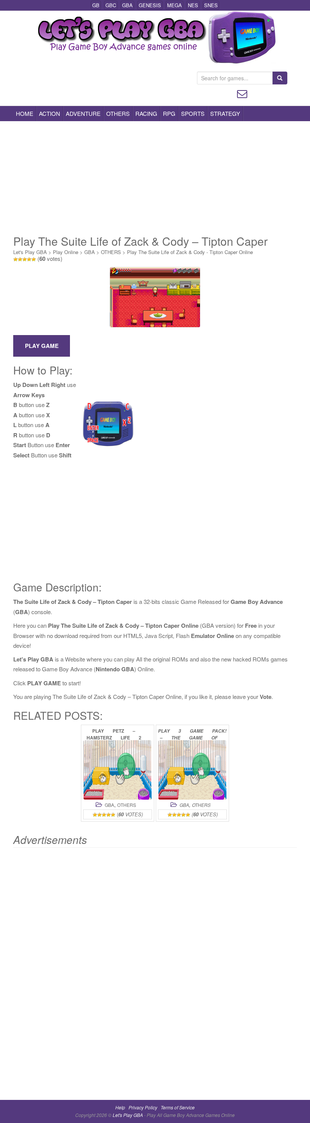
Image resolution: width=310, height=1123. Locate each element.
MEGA (174, 5)
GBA (127, 5)
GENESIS (150, 5)
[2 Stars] (20, 259)
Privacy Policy (143, 1107)
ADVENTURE (83, 113)
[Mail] (242, 93)
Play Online (65, 252)
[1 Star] (15, 259)
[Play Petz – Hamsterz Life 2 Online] (117, 770)
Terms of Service (178, 1107)
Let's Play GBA (30, 252)
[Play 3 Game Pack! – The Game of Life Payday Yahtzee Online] (192, 770)
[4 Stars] (29, 259)
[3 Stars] (24, 259)
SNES (211, 5)
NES (193, 5)
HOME (24, 113)
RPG (169, 113)
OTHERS (118, 113)
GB (95, 5)
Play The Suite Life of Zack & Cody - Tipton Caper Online (190, 252)
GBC (110, 5)
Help (120, 1107)
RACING (146, 113)
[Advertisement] (155, 178)
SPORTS (193, 113)
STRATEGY (225, 113)
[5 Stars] (33, 259)
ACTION (49, 113)
